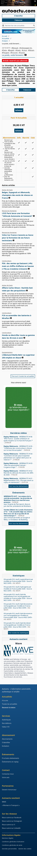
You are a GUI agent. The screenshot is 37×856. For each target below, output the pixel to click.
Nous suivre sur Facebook (11, 817)
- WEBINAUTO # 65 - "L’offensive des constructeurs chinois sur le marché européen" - (18, 448)
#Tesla (4, 50)
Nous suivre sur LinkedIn (11, 828)
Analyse (5, 41)
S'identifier (18, 16)
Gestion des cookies (24, 849)
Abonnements (7, 739)
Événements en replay (10, 762)
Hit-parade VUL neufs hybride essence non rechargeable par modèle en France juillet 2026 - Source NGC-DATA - (18, 616)
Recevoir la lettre (8, 707)
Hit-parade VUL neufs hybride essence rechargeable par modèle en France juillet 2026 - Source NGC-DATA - (18, 607)
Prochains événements (10, 758)
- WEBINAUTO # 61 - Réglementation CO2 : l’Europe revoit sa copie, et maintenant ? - (18, 480)
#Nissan (31, 50)
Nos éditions (6, 723)
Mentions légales (7, 838)
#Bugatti (11, 50)
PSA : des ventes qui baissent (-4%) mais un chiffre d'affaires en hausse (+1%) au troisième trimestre (18, 266)
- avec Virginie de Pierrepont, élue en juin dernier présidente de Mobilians (18, 501)
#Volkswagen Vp (25, 48)
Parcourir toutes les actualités (23, 376)
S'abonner (18, 20)
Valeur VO (5, 727)
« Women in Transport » (11, 805)
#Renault (15, 48)
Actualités (5, 38)
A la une (5, 700)
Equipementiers (7, 352)
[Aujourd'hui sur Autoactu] (18, 10)
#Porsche (14, 53)
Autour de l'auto (7, 190)
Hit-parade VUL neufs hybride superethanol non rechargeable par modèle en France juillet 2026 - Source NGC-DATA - (18, 597)
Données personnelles (9, 849)
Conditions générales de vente (12, 845)
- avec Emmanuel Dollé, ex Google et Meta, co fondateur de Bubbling (18, 515)
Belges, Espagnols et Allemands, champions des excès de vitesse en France (17, 195)
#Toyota (22, 53)
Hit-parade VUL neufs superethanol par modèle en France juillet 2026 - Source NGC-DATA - (18, 581)
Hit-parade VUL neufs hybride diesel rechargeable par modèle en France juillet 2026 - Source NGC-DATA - (17, 626)
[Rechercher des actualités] (34, 25)
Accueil (4, 36)
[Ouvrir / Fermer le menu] (3, 25)
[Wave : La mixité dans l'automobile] (18, 650)
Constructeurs (6, 261)
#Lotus (24, 50)
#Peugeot (5, 53)
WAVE (4, 802)
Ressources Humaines (9, 211)
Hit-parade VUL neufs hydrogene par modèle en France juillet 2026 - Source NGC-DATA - (18, 589)
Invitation (5, 746)
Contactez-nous (8, 774)
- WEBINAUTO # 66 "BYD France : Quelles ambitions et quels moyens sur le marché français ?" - (18, 440)
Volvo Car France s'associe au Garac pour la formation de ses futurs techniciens (17, 238)
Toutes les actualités (9, 704)
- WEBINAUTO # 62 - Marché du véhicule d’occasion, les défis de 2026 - (18, 473)
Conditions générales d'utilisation (13, 842)
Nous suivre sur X (8, 824)
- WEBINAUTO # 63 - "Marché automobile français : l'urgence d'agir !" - (18, 465)
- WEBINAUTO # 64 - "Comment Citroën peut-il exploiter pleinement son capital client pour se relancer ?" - (18, 457)
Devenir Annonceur (9, 790)
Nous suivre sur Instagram (12, 821)
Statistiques (6, 720)
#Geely (18, 50)
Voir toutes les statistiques (18, 633)
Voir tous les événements (18, 486)
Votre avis (5, 777)
